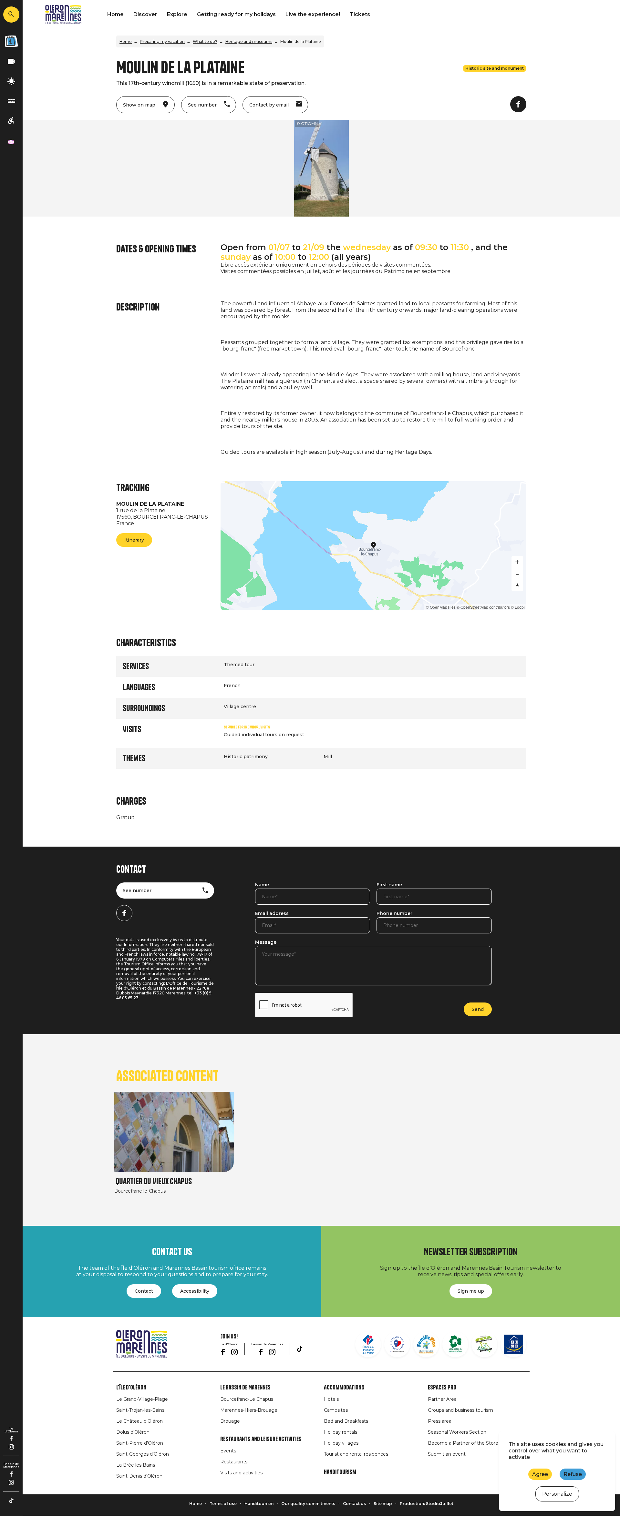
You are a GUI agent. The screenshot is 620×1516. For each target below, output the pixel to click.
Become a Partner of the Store (463, 1443)
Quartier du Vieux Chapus (154, 1181)
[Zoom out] (517, 573)
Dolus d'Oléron (133, 1432)
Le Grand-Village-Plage (142, 1399)
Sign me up (471, 1291)
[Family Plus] (426, 1344)
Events (228, 1451)
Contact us (354, 1503)
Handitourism (340, 1472)
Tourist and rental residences (356, 1454)
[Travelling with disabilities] (11, 121)
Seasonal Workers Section (457, 1432)
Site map (383, 1503)
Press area (439, 1421)
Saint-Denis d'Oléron (139, 1476)
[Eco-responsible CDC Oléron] (484, 1344)
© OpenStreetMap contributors (483, 607)
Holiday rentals (340, 1432)
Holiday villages (341, 1443)
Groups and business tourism (460, 1410)
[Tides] (11, 101)
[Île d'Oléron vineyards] (455, 1344)
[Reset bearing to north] (517, 585)
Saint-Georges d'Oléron (142, 1454)
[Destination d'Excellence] (397, 1344)
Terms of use (223, 1503)
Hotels (331, 1399)
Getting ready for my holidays (236, 14)
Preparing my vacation (162, 41)
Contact (144, 1291)
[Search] (11, 14)
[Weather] (11, 81)
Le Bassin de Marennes (245, 1387)
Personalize (557, 1494)
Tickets (360, 14)
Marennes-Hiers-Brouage (248, 1410)
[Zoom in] (517, 562)
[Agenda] (11, 41)
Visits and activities (241, 1472)
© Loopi (518, 607)
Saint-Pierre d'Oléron (139, 1443)
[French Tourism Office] (368, 1344)
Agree (540, 1474)
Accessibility (194, 1291)
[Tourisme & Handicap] (513, 1344)
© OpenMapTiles (441, 607)
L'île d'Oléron (131, 1387)
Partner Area (442, 1399)
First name (389, 885)
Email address (272, 913)
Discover (145, 14)
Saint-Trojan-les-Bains (140, 1410)
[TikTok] (11, 1500)
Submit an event (447, 1454)
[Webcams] (11, 62)
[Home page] (63, 14)
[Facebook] (11, 1438)
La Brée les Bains (135, 1465)
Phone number (394, 913)
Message (265, 942)
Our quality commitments (308, 1503)
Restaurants (233, 1462)
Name (262, 885)
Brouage (230, 1421)
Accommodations (344, 1387)
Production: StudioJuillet (426, 1503)
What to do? (205, 41)
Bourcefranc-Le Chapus (246, 1399)
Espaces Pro (442, 1387)
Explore (177, 14)
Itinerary (134, 540)
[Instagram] (11, 1447)
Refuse (572, 1474)
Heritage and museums (248, 41)
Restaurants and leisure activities (261, 1439)
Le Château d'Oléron (139, 1421)
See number (137, 890)
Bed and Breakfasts (346, 1421)
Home (115, 14)
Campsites (336, 1410)
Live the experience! (312, 14)
